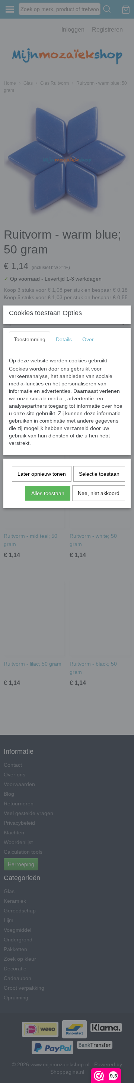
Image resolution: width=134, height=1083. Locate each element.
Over (88, 339)
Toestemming (29, 339)
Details (64, 339)
